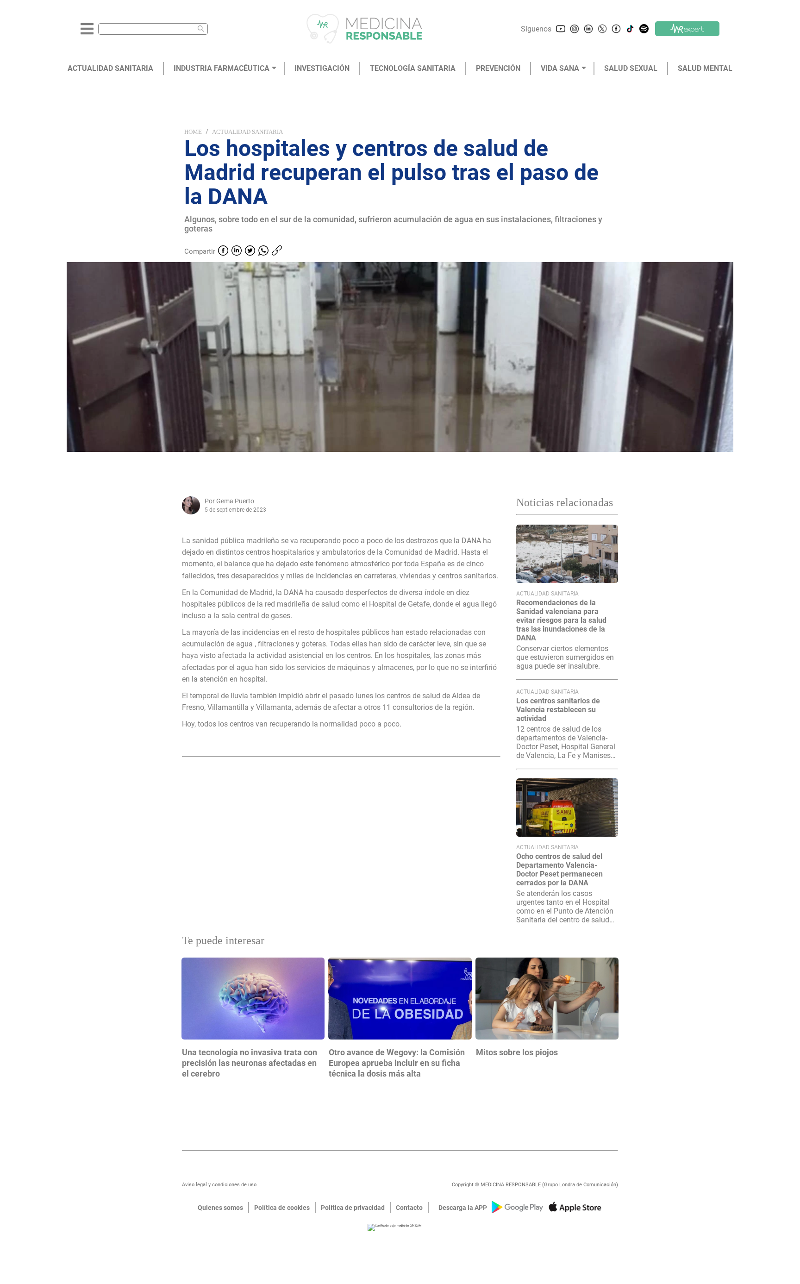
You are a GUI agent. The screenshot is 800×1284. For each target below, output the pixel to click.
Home (193, 131)
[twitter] (250, 251)
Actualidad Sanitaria (247, 131)
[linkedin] (236, 251)
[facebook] (223, 251)
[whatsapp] (263, 251)
